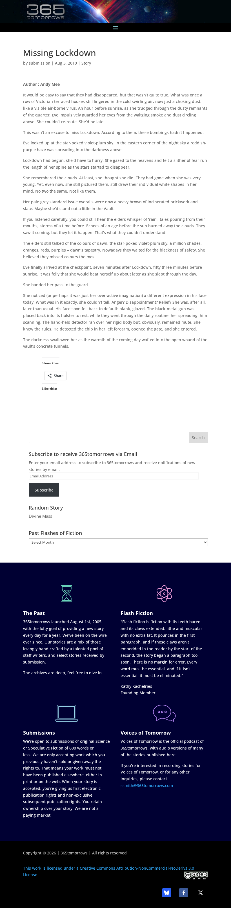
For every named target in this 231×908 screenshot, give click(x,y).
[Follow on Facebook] (183, 892)
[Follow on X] (200, 892)
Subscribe (44, 490)
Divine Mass (40, 516)
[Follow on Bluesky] (166, 892)
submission (39, 63)
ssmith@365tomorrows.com (147, 785)
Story (86, 63)
